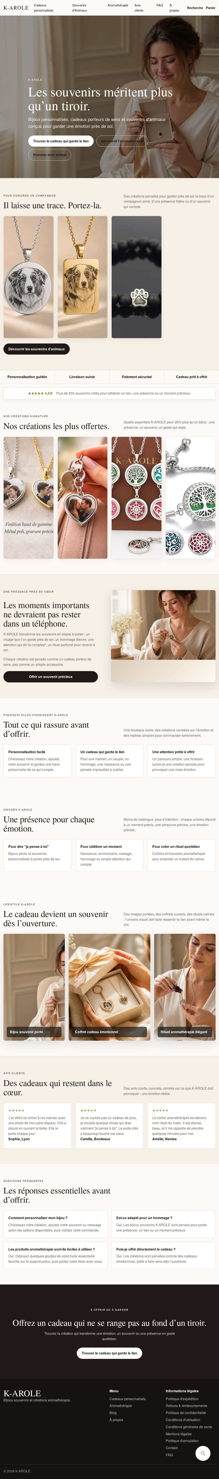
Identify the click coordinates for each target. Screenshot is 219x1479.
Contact (172, 1447)
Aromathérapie (118, 5)
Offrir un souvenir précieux (51, 676)
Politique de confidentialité (186, 1412)
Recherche (195, 7)
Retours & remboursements (186, 1405)
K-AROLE (16, 7)
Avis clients (139, 7)
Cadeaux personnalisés (43, 7)
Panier (211, 7)
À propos (174, 7)
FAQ (160, 5)
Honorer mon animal (49, 154)
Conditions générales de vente (189, 1426)
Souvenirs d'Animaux (79, 7)
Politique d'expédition (182, 1398)
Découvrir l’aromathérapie (122, 140)
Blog (113, 1412)
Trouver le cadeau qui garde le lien (61, 140)
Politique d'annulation (182, 1440)
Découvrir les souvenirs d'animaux (36, 348)
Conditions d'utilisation (183, 1419)
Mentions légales (179, 1433)
